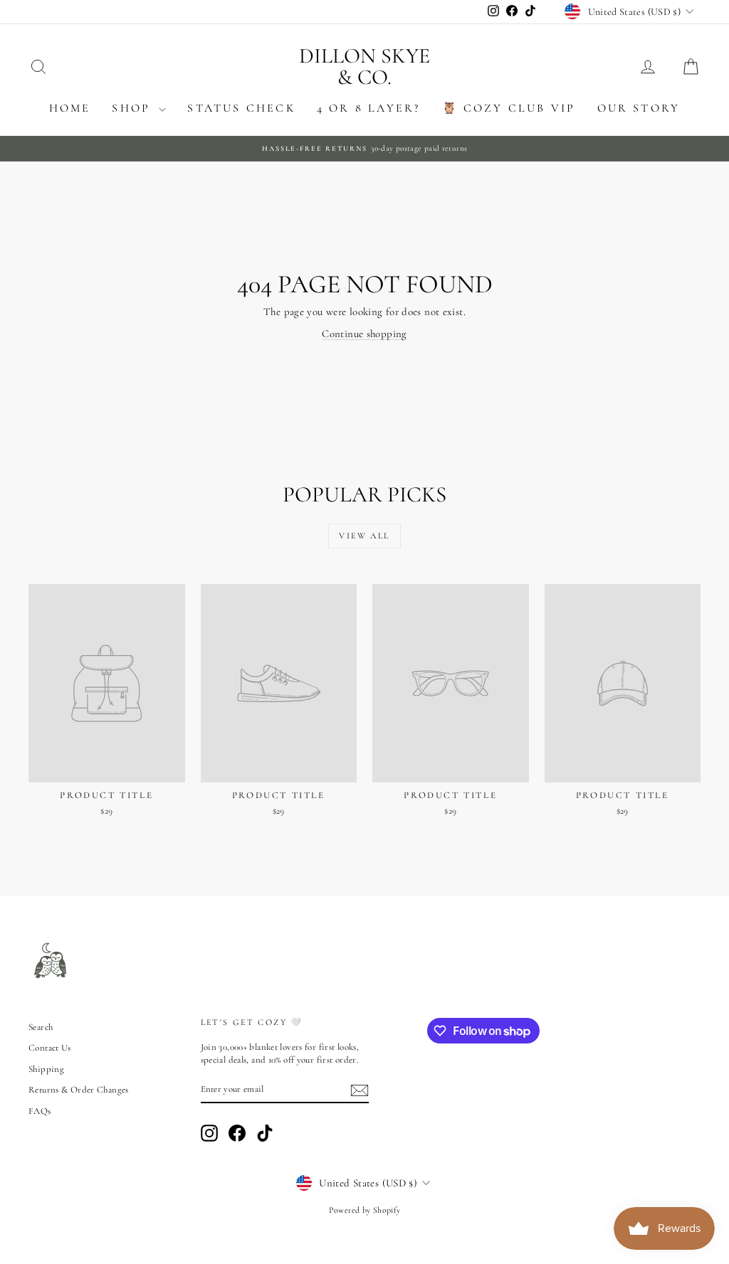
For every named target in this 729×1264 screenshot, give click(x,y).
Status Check (241, 108)
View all (364, 536)
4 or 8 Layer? (369, 108)
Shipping (46, 1069)
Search (40, 1027)
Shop (133, 108)
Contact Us (49, 1047)
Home (70, 108)
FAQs (39, 1111)
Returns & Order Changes (78, 1089)
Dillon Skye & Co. (364, 66)
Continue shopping (364, 333)
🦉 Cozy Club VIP (509, 108)
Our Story (639, 108)
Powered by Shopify (365, 1210)
